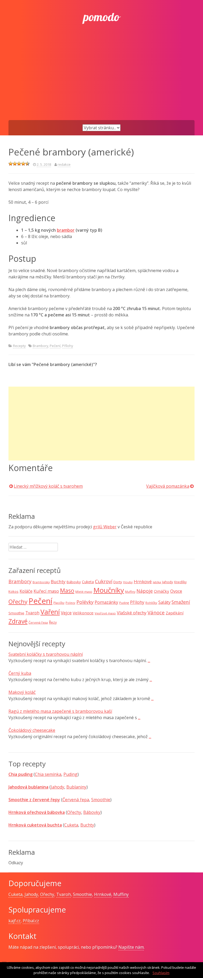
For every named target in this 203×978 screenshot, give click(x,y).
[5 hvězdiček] (27, 164)
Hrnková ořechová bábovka (36, 812)
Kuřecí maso (46, 591)
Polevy (70, 603)
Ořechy (17, 601)
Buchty (58, 581)
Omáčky (161, 591)
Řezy (53, 622)
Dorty (117, 582)
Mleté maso (83, 592)
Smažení (181, 602)
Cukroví (103, 581)
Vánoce (156, 612)
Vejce (66, 613)
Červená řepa (38, 622)
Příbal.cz (31, 921)
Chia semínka (48, 774)
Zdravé (17, 621)
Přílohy (67, 345)
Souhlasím (161, 972)
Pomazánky (106, 602)
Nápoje (144, 591)
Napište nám (131, 947)
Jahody (167, 582)
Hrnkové (143, 581)
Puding (124, 603)
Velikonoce (83, 612)
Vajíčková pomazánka (167, 486)
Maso (67, 590)
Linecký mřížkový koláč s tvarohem (48, 486)
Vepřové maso (105, 613)
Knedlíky (180, 582)
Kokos (13, 591)
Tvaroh (32, 613)
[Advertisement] (101, 80)
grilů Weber (105, 527)
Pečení (55, 345)
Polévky (85, 602)
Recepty (19, 345)
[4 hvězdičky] (23, 164)
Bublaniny (76, 787)
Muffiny (130, 592)
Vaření (50, 611)
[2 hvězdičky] (15, 164)
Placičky (58, 603)
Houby (128, 582)
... (149, 660)
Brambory (40, 345)
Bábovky (74, 582)
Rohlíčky (151, 603)
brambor (66, 230)
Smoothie (16, 613)
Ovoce (176, 591)
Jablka (157, 582)
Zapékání (174, 612)
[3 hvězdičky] (19, 164)
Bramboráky (41, 582)
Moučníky (108, 590)
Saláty (164, 602)
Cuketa (88, 581)
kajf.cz (14, 921)
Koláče (26, 591)
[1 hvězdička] (10, 164)
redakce (64, 164)
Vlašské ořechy (131, 613)
